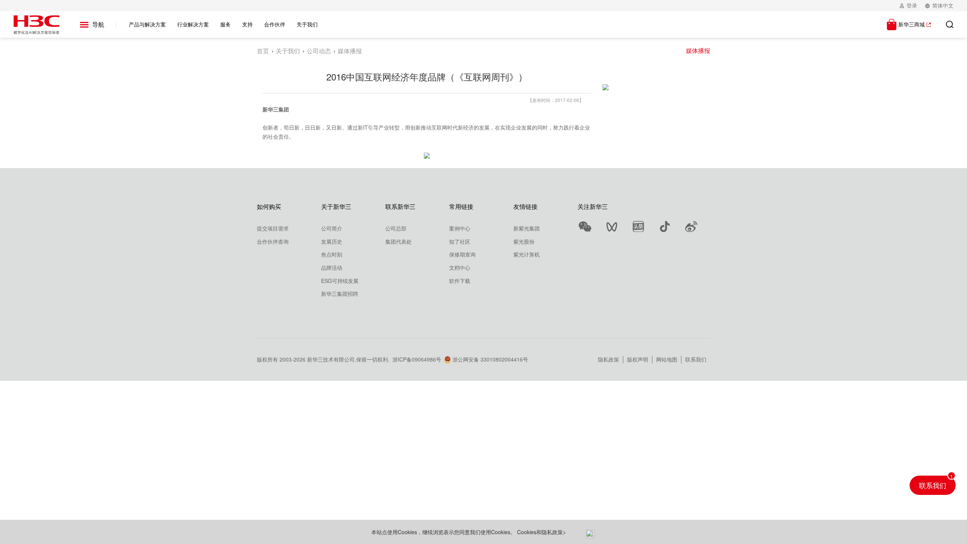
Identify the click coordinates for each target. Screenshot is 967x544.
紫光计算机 (526, 254)
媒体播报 (698, 50)
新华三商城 (911, 24)
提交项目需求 (273, 228)
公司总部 (395, 228)
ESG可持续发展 (339, 280)
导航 (98, 24)
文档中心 (459, 267)
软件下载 (459, 280)
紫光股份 (523, 241)
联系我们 (695, 359)
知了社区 (459, 241)
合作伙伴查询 (273, 241)
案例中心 (459, 228)
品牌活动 (331, 267)
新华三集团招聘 (339, 293)
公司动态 (319, 50)
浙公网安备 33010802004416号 (490, 359)
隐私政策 (608, 359)
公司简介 (331, 228)
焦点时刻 (331, 254)
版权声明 (637, 359)
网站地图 (666, 359)
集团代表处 (398, 241)
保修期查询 (462, 254)
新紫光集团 (526, 228)
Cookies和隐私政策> (541, 532)
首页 (263, 50)
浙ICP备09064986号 (416, 359)
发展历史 (331, 241)
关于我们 (288, 50)
